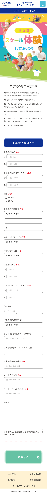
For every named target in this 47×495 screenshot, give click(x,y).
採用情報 (12, 480)
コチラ (25, 125)
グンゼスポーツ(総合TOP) (24, 485)
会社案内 (12, 474)
